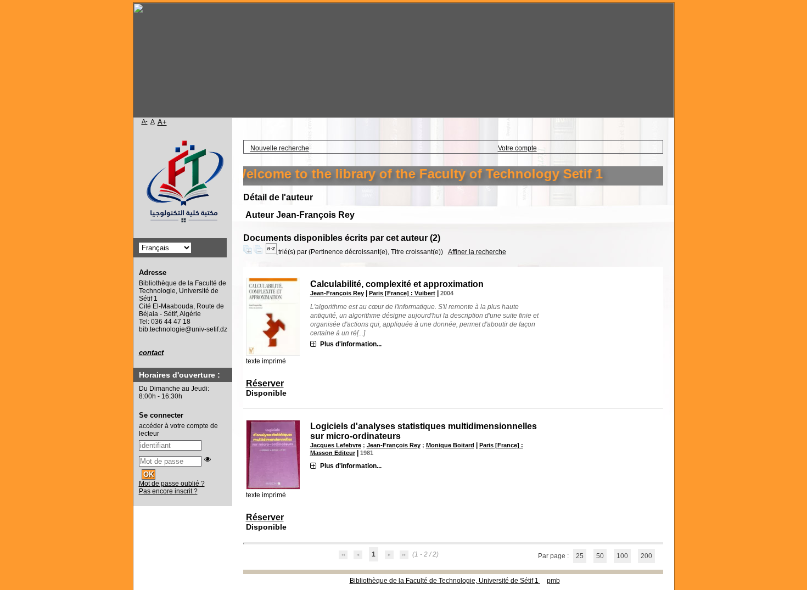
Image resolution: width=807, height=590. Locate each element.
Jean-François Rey (337, 293)
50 (600, 556)
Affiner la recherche (477, 252)
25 (580, 556)
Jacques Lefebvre (335, 445)
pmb (553, 581)
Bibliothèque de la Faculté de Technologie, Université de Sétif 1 (445, 581)
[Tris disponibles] (272, 252)
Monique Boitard (450, 445)
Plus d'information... (351, 344)
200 (646, 556)
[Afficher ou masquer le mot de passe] (207, 459)
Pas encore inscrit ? (168, 491)
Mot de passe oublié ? (172, 483)
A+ (162, 122)
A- (145, 121)
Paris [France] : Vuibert (402, 293)
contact (151, 353)
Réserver (265, 383)
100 (622, 556)
